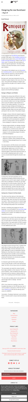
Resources (14, 319)
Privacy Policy (16, 390)
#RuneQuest (17, 302)
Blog (14, 313)
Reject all (14, 396)
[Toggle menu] (2, 2)
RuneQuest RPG (14, 331)
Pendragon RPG (14, 335)
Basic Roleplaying (14, 333)
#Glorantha (11, 302)
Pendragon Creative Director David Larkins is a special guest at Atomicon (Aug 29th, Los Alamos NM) (14, 353)
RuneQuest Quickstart (20, 57)
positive (23, 70)
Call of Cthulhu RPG (14, 329)
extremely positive (7, 72)
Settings (14, 393)
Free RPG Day (15, 55)
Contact (14, 321)
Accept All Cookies (14, 399)
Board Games (14, 340)
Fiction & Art (14, 339)
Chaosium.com (7, 289)
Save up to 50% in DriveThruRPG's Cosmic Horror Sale (14, 348)
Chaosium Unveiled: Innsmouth (14, 350)
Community (14, 317)
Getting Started (14, 315)
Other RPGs (14, 337)
